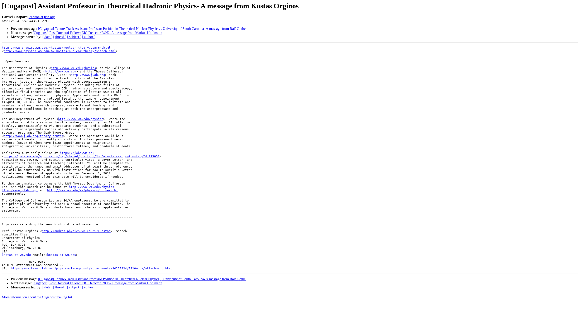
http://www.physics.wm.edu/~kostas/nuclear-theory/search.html (56, 47)
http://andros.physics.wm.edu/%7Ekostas (76, 231)
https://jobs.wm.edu (77, 153)
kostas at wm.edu (16, 254)
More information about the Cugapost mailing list (37, 297)
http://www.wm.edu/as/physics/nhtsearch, (82, 190)
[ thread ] (59, 37)
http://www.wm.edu (60, 71)
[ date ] (47, 37)
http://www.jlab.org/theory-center (33, 136)
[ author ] (88, 37)
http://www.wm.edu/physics (73, 68)
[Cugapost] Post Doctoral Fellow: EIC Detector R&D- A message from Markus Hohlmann (97, 33)
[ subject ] (74, 37)
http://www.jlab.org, (20, 190)
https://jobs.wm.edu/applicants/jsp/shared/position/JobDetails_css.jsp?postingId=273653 (82, 156)
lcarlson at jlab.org (42, 17)
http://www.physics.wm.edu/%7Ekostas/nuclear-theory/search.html (60, 51)
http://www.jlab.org (88, 75)
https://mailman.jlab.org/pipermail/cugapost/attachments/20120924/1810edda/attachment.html (91, 268)
